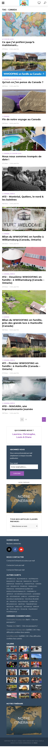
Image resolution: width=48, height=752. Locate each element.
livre (24, 596)
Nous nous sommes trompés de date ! (21, 158)
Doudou (15, 586)
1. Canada (5, 79)
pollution (23, 601)
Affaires (11, 579)
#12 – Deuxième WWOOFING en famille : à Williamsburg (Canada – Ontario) (23, 280)
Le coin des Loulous (23, 594)
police (13, 601)
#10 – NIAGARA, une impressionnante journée (17, 408)
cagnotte (29, 584)
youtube (14, 609)
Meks (35, 743)
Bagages (11, 581)
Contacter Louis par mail (15, 565)
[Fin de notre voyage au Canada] (24, 101)
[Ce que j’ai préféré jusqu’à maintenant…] (24, 24)
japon (10, 594)
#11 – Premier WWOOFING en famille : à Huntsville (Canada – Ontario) (21, 366)
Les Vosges (15, 596)
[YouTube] (21, 549)
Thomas (9, 626)
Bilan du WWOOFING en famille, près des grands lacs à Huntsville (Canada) (22, 323)
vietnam (28, 606)
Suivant (44, 419)
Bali (19, 581)
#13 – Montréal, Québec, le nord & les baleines (23, 198)
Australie (33, 579)
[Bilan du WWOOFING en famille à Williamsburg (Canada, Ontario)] (24, 219)
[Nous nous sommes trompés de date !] (24, 139)
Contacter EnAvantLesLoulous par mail (21, 561)
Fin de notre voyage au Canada (21, 119)
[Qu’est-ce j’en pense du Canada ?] (24, 64)
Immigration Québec (24, 589)
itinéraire (31, 591)
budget (19, 584)
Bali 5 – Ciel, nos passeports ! (27, 626)
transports (31, 604)
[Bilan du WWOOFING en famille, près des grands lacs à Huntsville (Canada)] (24, 302)
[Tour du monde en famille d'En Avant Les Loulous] (24, 720)
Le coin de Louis (8, 39)
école (24, 609)
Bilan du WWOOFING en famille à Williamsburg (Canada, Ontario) (23, 238)
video (18, 606)
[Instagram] (9, 549)
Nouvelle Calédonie (15, 599)
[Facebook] (15, 549)
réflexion (12, 604)
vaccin (10, 606)
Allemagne (22, 579)
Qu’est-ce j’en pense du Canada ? (22, 82)
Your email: (14, 463)
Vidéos (12, 193)
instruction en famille (16, 591)
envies (23, 586)
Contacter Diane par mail (15, 570)
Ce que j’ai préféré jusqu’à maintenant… (18, 44)
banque (28, 581)
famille (33, 586)
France (10, 589)
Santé (21, 604)
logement (33, 596)
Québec (33, 601)
